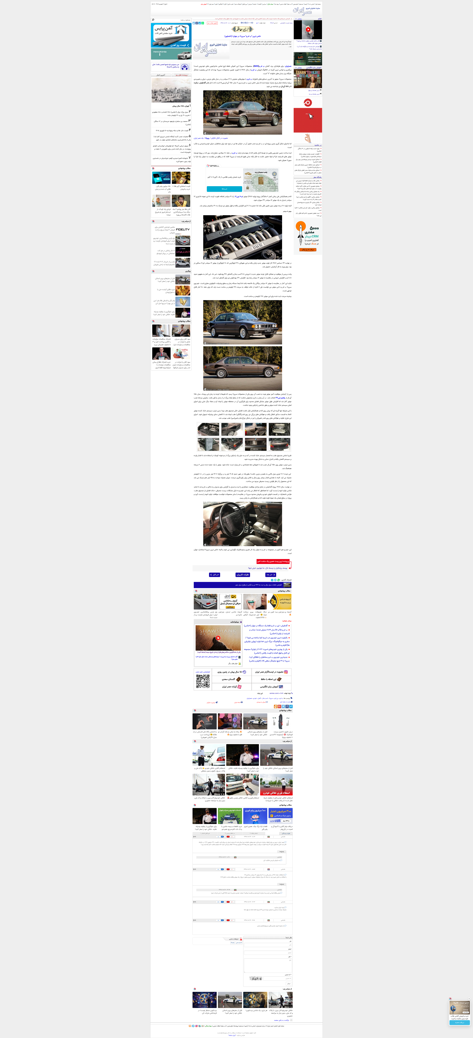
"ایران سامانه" (232, 1035)
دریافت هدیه (459, 1022)
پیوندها (236, 1026)
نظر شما (289, 937)
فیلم (216, 4)
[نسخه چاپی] (241, 23)
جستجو (301, 4)
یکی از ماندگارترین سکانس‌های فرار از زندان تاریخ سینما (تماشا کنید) (219, 652)
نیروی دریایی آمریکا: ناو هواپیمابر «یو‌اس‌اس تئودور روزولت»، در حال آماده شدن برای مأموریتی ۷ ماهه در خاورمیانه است (172, 149)
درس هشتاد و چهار (314, 90)
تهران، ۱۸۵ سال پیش (180, 106)
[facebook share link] (196, 23)
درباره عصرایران (260, 1026)
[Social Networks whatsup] (278, 580)
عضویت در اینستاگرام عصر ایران (269, 672)
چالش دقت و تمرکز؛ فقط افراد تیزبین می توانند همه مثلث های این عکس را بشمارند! (308, 182)
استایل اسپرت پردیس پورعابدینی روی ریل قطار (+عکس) (308, 160)
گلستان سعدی (228, 679)
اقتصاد (259, 4)
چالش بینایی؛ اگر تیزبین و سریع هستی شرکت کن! (309, 203)
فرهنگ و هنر (238, 4)
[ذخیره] (245, 23)
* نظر (289, 957)
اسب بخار (265, 698)
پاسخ (194, 836)
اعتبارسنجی (239, 943)
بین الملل (244, 4)
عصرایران (249, 698)
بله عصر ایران (198, 138)
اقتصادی (282, 23)
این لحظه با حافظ (268, 679)
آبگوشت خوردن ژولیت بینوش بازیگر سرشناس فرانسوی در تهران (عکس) (310, 155)
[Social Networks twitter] (275, 580)
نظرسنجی (295, 4)
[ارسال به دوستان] (243, 23)
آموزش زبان (204, 4)
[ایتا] (275, 706)
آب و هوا (289, 4)
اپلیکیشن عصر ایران (203, 672)
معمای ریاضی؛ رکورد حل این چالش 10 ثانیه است (308, 209)
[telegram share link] (199, 23)
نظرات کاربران (243, 575)
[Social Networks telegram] (272, 580)
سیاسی (264, 4)
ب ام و (261, 66)
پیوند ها (277, 4)
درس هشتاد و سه (314, 94)
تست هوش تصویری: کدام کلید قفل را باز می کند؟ (308, 214)
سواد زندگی (270, 4)
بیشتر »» (298, 19)
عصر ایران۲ (270, 1026)
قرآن (225, 4)
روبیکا (207, 138)
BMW (256, 66)
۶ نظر (257, 23)
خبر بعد (269, 574)
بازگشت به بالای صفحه (281, 1020)
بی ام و (276, 698)
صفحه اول (318, 4)
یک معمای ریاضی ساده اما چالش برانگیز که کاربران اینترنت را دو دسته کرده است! (308, 192)
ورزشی (250, 4)
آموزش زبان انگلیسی (269, 687)
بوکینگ (232, 943)
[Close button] (469, 999)
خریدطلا (224, 189)
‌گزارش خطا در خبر (212, 23)
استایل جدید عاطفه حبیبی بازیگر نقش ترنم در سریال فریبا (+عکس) (308, 166)
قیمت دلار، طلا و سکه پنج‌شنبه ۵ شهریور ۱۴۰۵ (172, 130)
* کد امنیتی (288, 975)
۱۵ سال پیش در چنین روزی (230, 672)
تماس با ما (311, 4)
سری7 (271, 698)
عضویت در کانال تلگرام (219, 138)
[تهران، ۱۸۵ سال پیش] (171, 90)
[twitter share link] (194, 23)
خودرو (255, 698)
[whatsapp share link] (202, 23)
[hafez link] (242, 29)
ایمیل (289, 949)
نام (290, 941)
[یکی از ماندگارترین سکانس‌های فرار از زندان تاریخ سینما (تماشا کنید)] (218, 638)
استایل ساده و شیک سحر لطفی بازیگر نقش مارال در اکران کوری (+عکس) (308, 171)
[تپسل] (208, 166)
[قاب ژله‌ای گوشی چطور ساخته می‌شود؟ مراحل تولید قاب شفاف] (308, 29)
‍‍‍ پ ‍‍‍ (250, 22)
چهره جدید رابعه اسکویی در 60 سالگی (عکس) (309, 150)
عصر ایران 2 (211, 4)
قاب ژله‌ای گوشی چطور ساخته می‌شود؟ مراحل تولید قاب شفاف (309, 42)
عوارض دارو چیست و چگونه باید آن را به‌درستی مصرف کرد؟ (309, 48)
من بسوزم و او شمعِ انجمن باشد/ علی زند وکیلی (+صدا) (165, 65)
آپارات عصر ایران (229, 687)
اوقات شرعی (283, 4)
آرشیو (306, 4)
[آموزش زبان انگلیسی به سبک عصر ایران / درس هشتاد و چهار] (308, 78)
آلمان (259, 698)
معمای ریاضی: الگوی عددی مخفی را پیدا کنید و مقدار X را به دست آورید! (308, 198)
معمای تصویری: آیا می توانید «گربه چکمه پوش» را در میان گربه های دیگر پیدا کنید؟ (308, 187)
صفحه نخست (289, 23)
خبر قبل (216, 574)
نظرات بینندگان (286, 833)
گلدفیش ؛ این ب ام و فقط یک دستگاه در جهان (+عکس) (265, 625)
